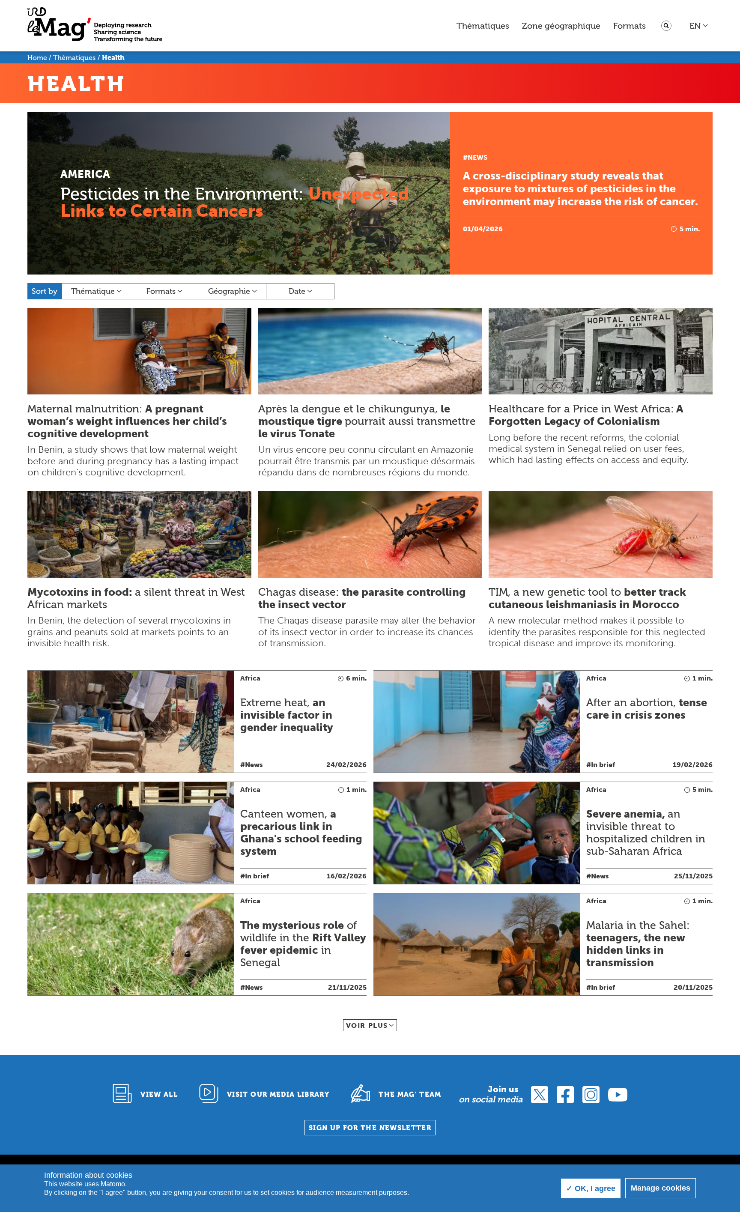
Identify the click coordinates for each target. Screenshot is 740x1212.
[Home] (94, 26)
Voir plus (367, 1025)
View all (159, 1094)
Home (37, 58)
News (477, 157)
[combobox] (699, 25)
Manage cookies (660, 1188)
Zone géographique (561, 26)
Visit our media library (278, 1094)
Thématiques (483, 26)
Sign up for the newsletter (370, 1128)
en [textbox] (695, 26)
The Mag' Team (410, 1094)
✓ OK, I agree (590, 1188)
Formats (629, 26)
